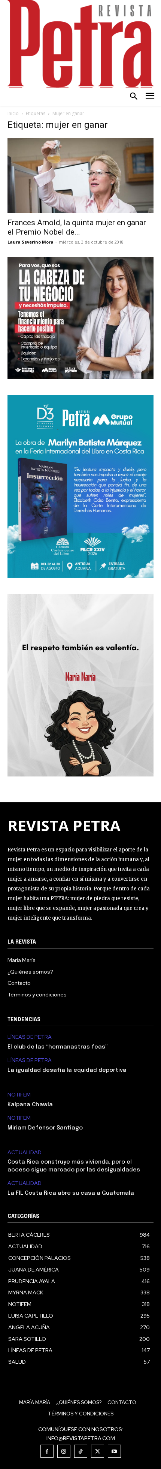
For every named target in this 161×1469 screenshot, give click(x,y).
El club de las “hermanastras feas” (57, 1047)
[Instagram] (63, 1451)
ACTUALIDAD (24, 1152)
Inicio (13, 113)
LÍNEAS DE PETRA (29, 1037)
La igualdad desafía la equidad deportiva (67, 1070)
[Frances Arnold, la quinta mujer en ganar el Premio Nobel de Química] (80, 175)
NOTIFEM (19, 1095)
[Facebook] (47, 1451)
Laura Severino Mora (30, 242)
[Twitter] (97, 1451)
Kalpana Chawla (30, 1105)
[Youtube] (114, 1451)
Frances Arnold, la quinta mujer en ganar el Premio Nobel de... (76, 227)
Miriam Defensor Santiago (45, 1128)
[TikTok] (80, 1451)
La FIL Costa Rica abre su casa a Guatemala (70, 1193)
